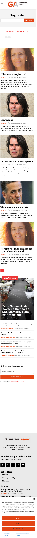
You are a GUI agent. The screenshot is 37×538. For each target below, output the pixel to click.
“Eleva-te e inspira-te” (13, 74)
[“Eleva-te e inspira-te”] (17, 59)
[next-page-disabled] (9, 37)
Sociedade (3, 493)
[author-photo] (9, 77)
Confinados (6, 119)
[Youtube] (23, 465)
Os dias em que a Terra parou (16, 161)
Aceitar (18, 518)
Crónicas (3, 77)
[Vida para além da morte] (17, 192)
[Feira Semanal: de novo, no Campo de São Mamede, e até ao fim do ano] (17, 299)
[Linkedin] (13, 465)
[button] (34, 499)
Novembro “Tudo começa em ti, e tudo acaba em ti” (16, 250)
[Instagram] (18, 465)
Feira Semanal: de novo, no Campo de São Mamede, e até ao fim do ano (15, 310)
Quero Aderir (16, 377)
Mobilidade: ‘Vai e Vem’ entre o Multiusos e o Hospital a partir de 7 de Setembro (15, 352)
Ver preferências (18, 529)
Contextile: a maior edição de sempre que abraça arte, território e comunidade (16, 325)
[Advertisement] (18, 404)
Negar (18, 523)
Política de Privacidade (17, 381)
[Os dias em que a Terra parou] (17, 146)
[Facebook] (2, 465)
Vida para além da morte (14, 207)
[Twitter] (8, 465)
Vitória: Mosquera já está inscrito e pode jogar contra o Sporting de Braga (15, 342)
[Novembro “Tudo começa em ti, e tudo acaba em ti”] (17, 234)
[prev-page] (6, 37)
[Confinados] (17, 105)
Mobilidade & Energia (7, 355)
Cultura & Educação (6, 328)
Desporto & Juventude (7, 337)
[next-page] (9, 270)
